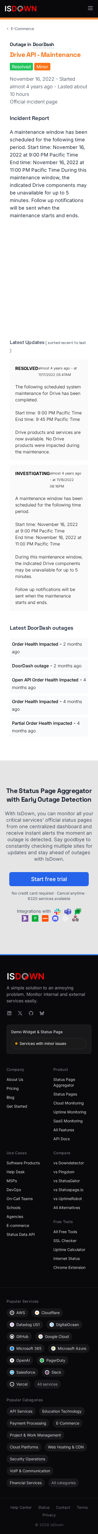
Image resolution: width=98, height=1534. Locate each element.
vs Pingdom (63, 1171)
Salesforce (25, 1372)
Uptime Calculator (69, 1249)
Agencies (15, 1216)
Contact (63, 1507)
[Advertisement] (49, 279)
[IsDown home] (20, 8)
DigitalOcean (67, 1324)
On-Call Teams (20, 1198)
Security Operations (27, 1459)
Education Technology (62, 1411)
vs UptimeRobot (67, 1198)
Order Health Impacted (35, 644)
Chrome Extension (69, 1267)
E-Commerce (22, 28)
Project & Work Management (35, 1435)
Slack (56, 1372)
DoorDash (43, 44)
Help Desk (16, 1171)
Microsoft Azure (72, 1348)
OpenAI (23, 1360)
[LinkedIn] (9, 1013)
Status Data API (21, 1234)
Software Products (23, 1163)
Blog (10, 1097)
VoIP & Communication (30, 1470)
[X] (20, 1013)
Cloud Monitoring (68, 1103)
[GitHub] (31, 1013)
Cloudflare (50, 1312)
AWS (20, 1312)
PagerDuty (55, 1360)
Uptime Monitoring (69, 1112)
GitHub (22, 1336)
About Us (15, 1079)
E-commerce (18, 1225)
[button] (90, 8)
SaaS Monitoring (68, 1121)
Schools (13, 1207)
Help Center (21, 1507)
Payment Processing (28, 1423)
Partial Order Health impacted (42, 723)
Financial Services (26, 1482)
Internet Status (66, 1258)
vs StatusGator (66, 1180)
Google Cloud (57, 1336)
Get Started (17, 1106)
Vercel (21, 1384)
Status (44, 1507)
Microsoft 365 (28, 1348)
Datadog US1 (28, 1324)
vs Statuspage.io (68, 1189)
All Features (63, 1129)
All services (47, 1384)
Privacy (49, 1515)
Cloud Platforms (24, 1447)
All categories (63, 1482)
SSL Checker (64, 1240)
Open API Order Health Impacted (45, 679)
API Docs (61, 1138)
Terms (82, 1507)
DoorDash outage (30, 665)
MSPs (12, 1180)
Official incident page (33, 102)
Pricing (13, 1088)
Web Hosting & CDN (66, 1447)
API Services (21, 1411)
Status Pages (65, 1094)
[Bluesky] (42, 1013)
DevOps (14, 1189)
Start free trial (49, 879)
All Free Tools (65, 1231)
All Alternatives (66, 1207)
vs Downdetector (68, 1163)
